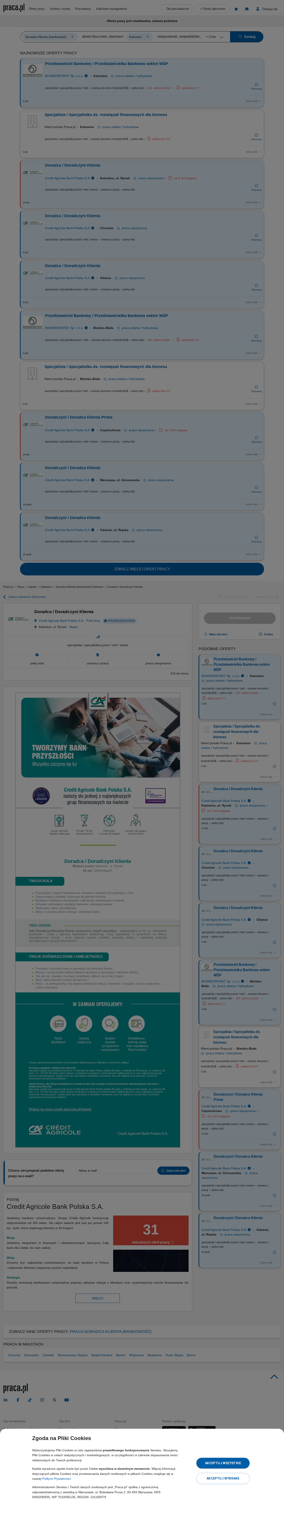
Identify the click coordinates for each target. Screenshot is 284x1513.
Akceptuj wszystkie (223, 1463)
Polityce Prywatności (56, 1478)
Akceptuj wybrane (223, 1478)
